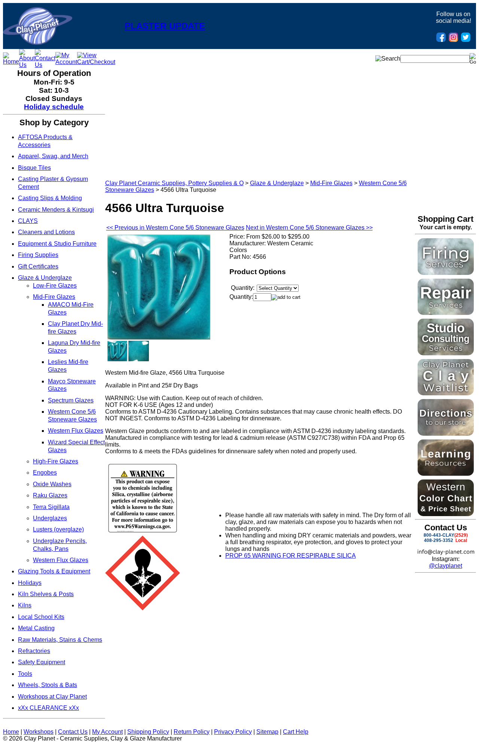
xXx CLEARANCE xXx (48, 708)
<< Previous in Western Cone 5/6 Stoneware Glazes (175, 227)
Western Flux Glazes (75, 430)
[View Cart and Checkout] (96, 62)
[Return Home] (37, 43)
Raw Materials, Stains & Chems (60, 640)
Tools (25, 674)
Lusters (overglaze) (58, 529)
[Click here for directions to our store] (446, 433)
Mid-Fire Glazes (54, 297)
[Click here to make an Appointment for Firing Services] (446, 273)
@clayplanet (445, 565)
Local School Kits (41, 617)
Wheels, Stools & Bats (47, 685)
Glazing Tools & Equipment (54, 571)
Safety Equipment (41, 662)
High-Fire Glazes (55, 461)
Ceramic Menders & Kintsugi (56, 209)
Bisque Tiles (34, 168)
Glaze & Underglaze (45, 278)
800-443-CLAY (439, 535)
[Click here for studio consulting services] (446, 353)
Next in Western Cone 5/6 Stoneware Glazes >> (309, 227)
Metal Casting (36, 628)
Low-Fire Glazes (55, 285)
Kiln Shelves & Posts (46, 594)
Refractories (34, 651)
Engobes (45, 472)
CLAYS (28, 221)
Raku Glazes (50, 495)
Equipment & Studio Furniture (57, 243)
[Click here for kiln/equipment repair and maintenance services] (446, 313)
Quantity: (241, 297)
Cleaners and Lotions (46, 232)
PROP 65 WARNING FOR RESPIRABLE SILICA (290, 555)
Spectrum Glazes (71, 400)
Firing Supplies (38, 255)
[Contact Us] (45, 65)
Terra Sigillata (51, 507)
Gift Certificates (38, 266)
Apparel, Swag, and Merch (53, 156)
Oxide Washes (52, 484)
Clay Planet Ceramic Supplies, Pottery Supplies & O (174, 183)
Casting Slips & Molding (50, 198)
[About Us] (27, 65)
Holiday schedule (54, 107)
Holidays (30, 583)
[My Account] (66, 62)
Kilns (24, 605)
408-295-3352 (438, 540)
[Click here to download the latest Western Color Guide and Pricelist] (446, 514)
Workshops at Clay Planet (52, 696)
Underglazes (50, 518)
